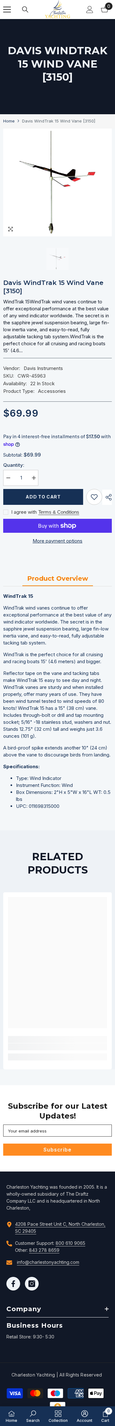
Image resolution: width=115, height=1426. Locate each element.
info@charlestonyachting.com (48, 1262)
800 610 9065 (70, 1243)
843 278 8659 (44, 1250)
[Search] (25, 9)
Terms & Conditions (58, 512)
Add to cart (43, 496)
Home (9, 120)
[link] (57, 1046)
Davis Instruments (43, 368)
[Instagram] (32, 1284)
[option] (57, 182)
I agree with (24, 512)
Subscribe (57, 1149)
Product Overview (57, 578)
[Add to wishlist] (94, 497)
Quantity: (13, 465)
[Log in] (89, 9)
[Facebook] (13, 1284)
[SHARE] (107, 497)
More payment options (57, 541)
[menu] (7, 9)
